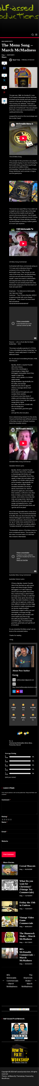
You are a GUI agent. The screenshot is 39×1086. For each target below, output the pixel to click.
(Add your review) (10, 777)
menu (30, 743)
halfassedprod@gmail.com (25, 680)
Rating (5, 817)
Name (4, 822)
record (18, 745)
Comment (6, 800)
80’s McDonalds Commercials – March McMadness (27, 955)
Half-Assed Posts (7, 41)
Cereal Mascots (27, 866)
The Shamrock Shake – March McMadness (27, 936)
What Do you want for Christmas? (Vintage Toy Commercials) (27, 887)
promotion (12, 745)
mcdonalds (20, 743)
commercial (13, 743)
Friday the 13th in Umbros (27, 904)
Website (5, 841)
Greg (3, 55)
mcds (26, 743)
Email (4, 832)
